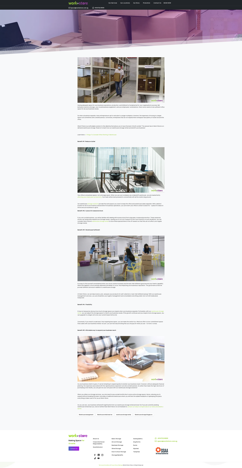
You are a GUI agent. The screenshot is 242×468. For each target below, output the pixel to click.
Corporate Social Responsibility (98, 443)
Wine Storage (116, 448)
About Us (96, 439)
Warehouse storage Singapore (143, 414)
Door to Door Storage (119, 452)
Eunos (135, 445)
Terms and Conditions (104, 465)
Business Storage (117, 445)
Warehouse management (86, 414)
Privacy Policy (114, 465)
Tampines (136, 452)
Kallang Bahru (137, 439)
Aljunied (136, 448)
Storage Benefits (117, 455)
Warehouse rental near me (104, 414)
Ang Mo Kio (136, 442)
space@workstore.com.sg (79, 8)
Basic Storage (116, 439)
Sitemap (120, 465)
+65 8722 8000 (162, 438)
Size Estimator (98, 447)
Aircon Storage (117, 442)
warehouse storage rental (123, 414)
